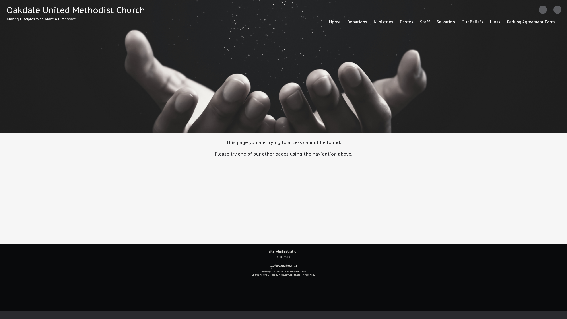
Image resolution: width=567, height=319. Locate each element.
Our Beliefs (472, 22)
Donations (357, 22)
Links (495, 22)
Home (334, 22)
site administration (283, 251)
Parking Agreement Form (531, 22)
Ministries (383, 22)
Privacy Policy (308, 275)
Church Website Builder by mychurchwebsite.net (276, 275)
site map (283, 257)
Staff (425, 22)
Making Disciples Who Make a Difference (41, 18)
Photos (406, 22)
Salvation (446, 22)
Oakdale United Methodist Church (76, 9)
